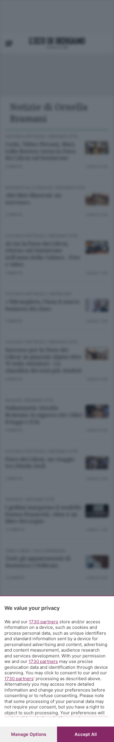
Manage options (28, 734)
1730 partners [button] (43, 621)
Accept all (86, 734)
